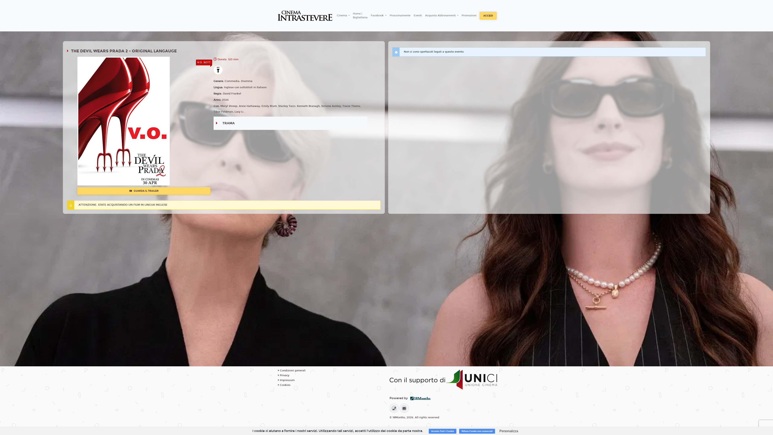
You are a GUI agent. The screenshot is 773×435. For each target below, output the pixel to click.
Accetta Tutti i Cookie (442, 431)
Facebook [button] (377, 15)
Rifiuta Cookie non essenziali (477, 431)
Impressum (287, 380)
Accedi (488, 15)
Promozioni (469, 15)
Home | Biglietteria (360, 15)
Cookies (284, 385)
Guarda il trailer (146, 191)
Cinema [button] (342, 15)
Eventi (418, 15)
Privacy (284, 375)
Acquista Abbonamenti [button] (441, 15)
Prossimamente (400, 15)
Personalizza (508, 431)
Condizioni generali (292, 370)
